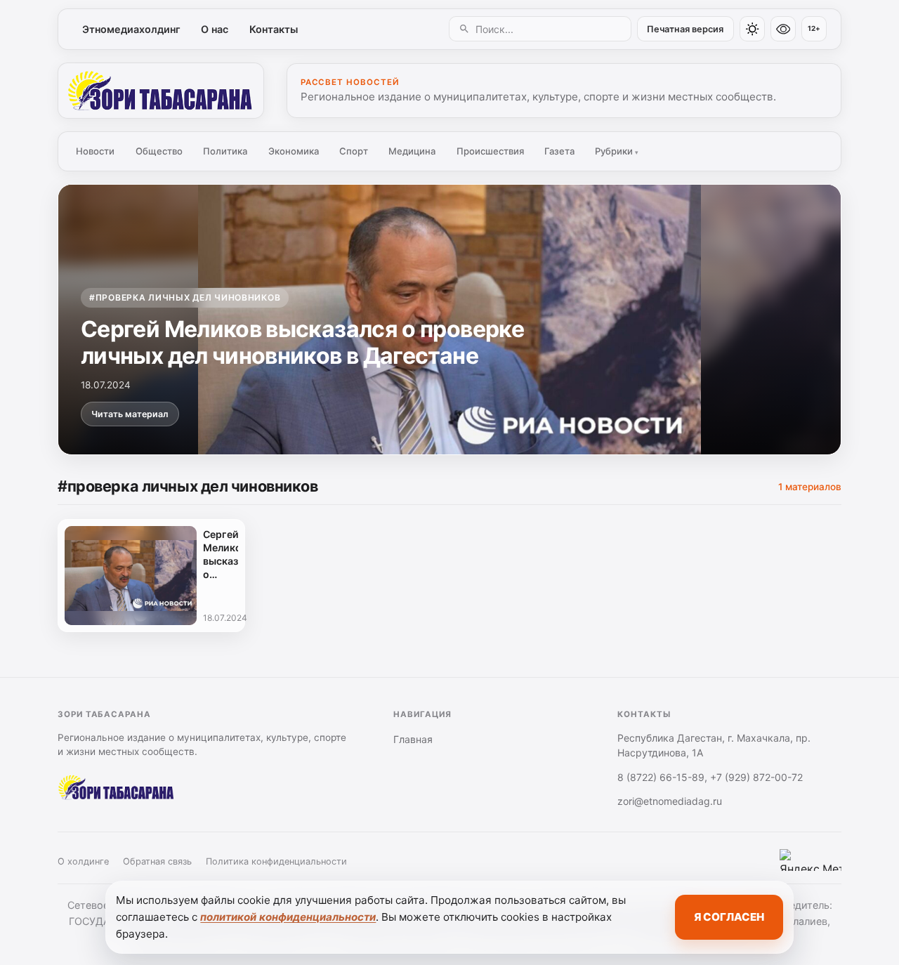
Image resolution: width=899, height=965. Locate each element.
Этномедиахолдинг (131, 29)
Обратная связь (157, 861)
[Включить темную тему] (752, 28)
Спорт (353, 151)
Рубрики (616, 151)
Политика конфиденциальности (276, 861)
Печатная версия (685, 29)
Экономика (293, 151)
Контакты (273, 29)
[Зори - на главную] (161, 91)
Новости (95, 151)
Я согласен (729, 917)
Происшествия (490, 151)
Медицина (411, 151)
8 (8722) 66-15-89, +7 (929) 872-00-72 (710, 777)
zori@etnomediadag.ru (669, 801)
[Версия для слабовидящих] (783, 28)
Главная (413, 739)
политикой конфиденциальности (288, 917)
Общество (159, 151)
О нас (214, 29)
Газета (559, 151)
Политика (225, 151)
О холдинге (83, 861)
